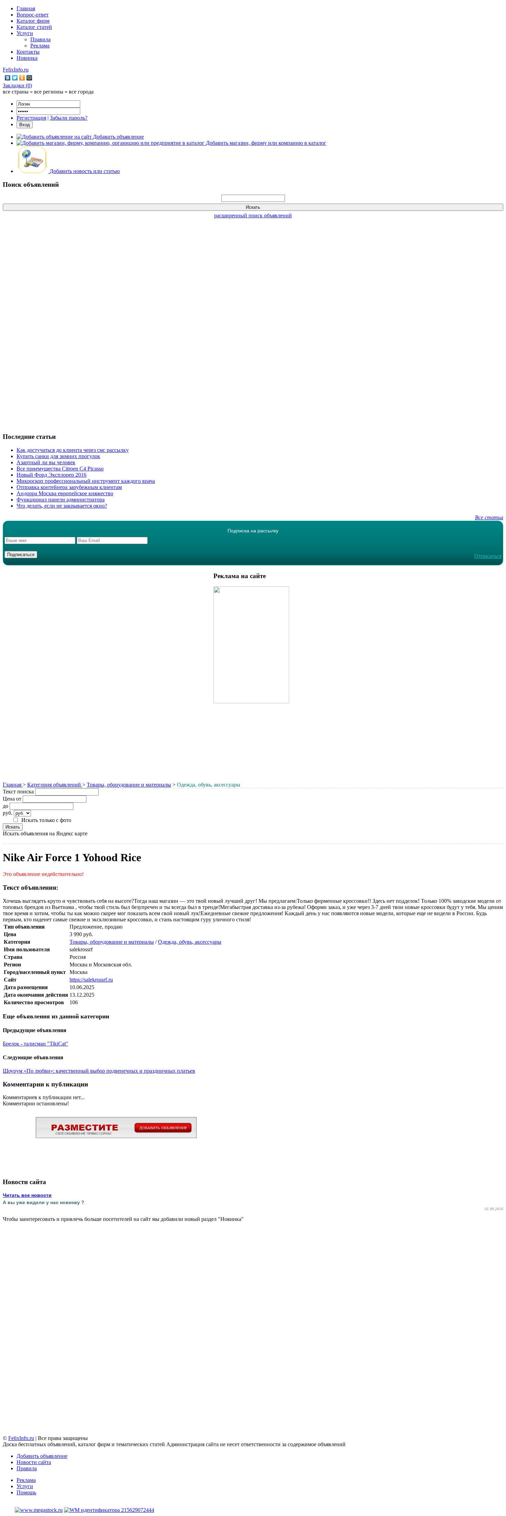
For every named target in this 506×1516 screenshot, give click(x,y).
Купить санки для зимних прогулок (58, 456)
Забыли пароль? (68, 118)
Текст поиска (18, 791)
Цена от (12, 799)
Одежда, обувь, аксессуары (189, 942)
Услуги (25, 33)
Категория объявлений (54, 785)
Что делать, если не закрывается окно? (62, 506)
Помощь (26, 1492)
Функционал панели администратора (61, 499)
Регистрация (31, 118)
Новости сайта (34, 1462)
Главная (26, 8)
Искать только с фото (46, 820)
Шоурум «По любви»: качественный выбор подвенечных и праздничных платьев (99, 1071)
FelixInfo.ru (16, 70)
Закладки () (17, 85)
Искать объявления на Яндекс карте (45, 833)
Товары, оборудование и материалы (129, 785)
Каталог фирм (33, 21)
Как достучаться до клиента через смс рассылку (73, 450)
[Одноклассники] (22, 77)
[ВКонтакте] (7, 77)
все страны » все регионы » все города (48, 92)
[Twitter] (15, 77)
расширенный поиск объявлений (253, 215)
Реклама (40, 45)
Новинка (27, 58)
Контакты (28, 52)
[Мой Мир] (29, 77)
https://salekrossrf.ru (91, 980)
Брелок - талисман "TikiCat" (35, 1044)
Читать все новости (27, 1195)
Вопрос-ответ (33, 15)
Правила (40, 39)
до (5, 806)
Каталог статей (34, 27)
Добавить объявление (42, 1456)
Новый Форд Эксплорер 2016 (51, 475)
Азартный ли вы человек (46, 462)
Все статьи (489, 517)
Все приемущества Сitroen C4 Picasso (60, 469)
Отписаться (488, 556)
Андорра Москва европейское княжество (65, 493)
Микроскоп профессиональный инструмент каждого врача (86, 481)
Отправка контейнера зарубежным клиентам (69, 487)
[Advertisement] (253, 322)
